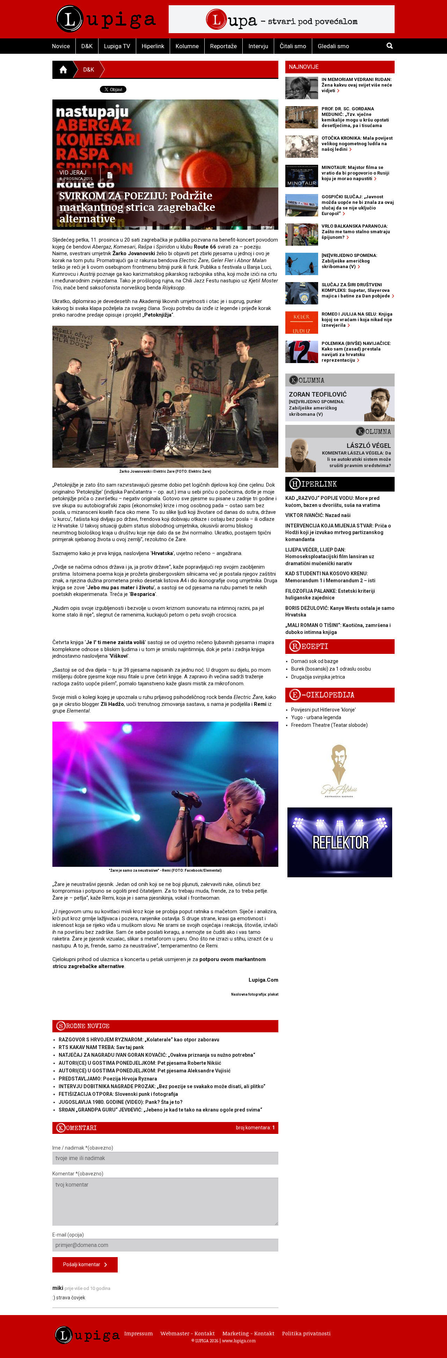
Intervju (258, 46)
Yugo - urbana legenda (316, 717)
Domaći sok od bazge (314, 661)
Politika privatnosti (306, 1333)
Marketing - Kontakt (248, 1333)
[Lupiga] (106, 17)
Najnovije (303, 67)
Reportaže (223, 46)
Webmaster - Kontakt (188, 1333)
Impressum (138, 1333)
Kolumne (187, 46)
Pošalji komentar (83, 1264)
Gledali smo (333, 46)
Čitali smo (293, 46)
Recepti (308, 646)
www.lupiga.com (239, 1340)
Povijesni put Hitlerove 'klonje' (323, 710)
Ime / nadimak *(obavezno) (82, 1148)
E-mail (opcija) (68, 1235)
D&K (87, 46)
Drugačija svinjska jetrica (318, 677)
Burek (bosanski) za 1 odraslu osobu (331, 669)
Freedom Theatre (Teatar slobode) (329, 725)
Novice (61, 46)
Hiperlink (153, 46)
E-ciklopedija (321, 695)
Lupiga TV (117, 46)
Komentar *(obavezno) (77, 1173)
